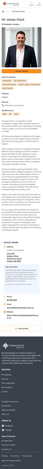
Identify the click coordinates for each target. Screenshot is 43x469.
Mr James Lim (6, 449)
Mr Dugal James (7, 441)
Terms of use (15, 456)
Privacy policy (27, 456)
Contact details (21, 71)
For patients (7, 375)
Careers (5, 391)
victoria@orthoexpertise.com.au (20, 307)
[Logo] (10, 4)
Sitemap (5, 456)
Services (5, 379)
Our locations (7, 387)
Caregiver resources (10, 401)
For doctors (6, 406)
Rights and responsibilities (11, 461)
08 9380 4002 (12, 300)
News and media (8, 410)
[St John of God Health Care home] (13, 346)
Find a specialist (8, 383)
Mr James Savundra (8, 445)
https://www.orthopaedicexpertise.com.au (22, 316)
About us (5, 414)
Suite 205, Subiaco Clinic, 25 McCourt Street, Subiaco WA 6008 (14, 257)
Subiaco (5, 97)
